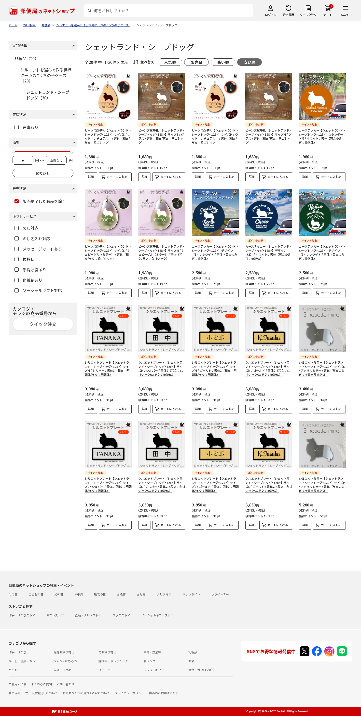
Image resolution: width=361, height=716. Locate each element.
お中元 (78, 594)
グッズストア (121, 615)
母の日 (13, 594)
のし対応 (30, 228)
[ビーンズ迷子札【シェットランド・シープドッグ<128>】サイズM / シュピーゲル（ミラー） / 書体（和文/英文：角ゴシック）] (161, 212)
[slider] (13, 151)
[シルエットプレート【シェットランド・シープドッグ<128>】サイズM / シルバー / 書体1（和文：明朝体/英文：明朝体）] (108, 328)
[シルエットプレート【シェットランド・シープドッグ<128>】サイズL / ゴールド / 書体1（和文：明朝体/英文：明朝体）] (215, 444)
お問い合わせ (65, 684)
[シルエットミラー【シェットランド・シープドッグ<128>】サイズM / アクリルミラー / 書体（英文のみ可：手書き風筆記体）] (322, 444)
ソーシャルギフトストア (157, 615)
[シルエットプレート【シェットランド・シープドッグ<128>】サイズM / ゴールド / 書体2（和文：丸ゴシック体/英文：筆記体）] (268, 328)
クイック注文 (308, 15)
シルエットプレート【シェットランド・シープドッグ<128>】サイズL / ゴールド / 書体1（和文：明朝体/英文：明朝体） (215, 484)
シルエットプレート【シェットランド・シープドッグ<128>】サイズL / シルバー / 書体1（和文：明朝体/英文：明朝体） (108, 484)
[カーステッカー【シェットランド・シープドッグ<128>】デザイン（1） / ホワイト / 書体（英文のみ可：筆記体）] (215, 212)
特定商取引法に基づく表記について (86, 693)
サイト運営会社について (41, 693)
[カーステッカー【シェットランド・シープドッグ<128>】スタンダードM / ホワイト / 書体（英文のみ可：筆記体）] (322, 96)
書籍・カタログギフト (203, 670)
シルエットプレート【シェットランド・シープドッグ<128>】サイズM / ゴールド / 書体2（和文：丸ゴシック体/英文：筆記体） (267, 368)
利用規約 (14, 693)
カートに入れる (117, 176)
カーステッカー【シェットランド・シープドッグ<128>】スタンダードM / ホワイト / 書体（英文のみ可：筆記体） (322, 136)
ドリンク (149, 661)
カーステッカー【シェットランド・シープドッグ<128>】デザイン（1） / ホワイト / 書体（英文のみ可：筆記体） (215, 252)
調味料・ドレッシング (113, 661)
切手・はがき (17, 652)
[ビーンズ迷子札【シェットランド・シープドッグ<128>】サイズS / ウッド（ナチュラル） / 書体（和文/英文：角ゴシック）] (108, 96)
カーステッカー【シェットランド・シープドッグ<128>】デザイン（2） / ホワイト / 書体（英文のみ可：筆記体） (268, 252)
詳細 (91, 176)
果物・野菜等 (152, 652)
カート (328, 15)
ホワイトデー (220, 594)
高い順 (223, 62)
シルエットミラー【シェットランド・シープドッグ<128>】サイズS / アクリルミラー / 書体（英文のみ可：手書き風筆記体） (322, 368)
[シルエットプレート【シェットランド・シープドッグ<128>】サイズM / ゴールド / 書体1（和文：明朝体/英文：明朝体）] (215, 328)
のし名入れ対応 (36, 238)
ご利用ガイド (17, 684)
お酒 (191, 661)
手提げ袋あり (34, 270)
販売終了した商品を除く (44, 201)
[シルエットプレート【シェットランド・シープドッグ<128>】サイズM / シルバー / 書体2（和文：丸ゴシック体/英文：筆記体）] (161, 328)
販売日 (196, 62)
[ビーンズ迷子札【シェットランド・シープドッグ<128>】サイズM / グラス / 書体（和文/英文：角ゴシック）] (268, 96)
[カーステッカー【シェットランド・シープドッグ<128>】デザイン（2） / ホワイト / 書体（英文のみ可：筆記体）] (268, 212)
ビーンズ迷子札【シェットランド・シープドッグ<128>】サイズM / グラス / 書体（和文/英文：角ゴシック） (268, 136)
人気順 (170, 62)
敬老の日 (100, 594)
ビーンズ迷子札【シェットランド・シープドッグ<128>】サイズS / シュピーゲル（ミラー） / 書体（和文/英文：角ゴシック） (108, 252)
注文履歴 (288, 15)
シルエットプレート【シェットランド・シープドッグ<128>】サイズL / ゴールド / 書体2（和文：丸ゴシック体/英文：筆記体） (268, 484)
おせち (141, 594)
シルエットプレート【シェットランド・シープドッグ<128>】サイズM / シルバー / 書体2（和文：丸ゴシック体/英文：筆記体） (160, 368)
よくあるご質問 (41, 684)
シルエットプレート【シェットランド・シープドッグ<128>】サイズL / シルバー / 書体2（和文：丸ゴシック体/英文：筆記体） (161, 484)
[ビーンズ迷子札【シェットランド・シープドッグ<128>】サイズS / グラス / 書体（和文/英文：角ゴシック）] (161, 96)
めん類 (13, 670)
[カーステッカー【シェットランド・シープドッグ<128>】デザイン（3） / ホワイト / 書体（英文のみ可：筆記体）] (322, 212)
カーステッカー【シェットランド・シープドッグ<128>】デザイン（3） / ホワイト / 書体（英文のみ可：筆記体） (322, 252)
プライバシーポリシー (129, 693)
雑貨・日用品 (62, 670)
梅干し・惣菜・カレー (23, 661)
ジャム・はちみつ (65, 661)
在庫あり (30, 127)
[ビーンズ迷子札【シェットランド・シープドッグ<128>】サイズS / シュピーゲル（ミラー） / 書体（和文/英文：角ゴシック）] (108, 212)
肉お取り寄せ (107, 652)
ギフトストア (55, 615)
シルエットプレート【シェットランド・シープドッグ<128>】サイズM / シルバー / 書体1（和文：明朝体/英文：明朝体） (107, 368)
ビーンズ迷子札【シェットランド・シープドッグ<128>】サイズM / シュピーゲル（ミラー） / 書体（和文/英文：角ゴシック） (161, 252)
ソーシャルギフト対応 (42, 290)
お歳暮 (121, 594)
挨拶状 (28, 259)
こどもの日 (35, 594)
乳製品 (192, 652)
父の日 (58, 594)
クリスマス (164, 594)
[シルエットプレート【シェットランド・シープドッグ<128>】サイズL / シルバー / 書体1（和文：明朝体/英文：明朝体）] (108, 444)
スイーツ (104, 670)
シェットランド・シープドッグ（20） (47, 94)
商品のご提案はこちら (164, 693)
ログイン (270, 15)
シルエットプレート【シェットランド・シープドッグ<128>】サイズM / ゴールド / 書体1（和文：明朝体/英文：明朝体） (214, 368)
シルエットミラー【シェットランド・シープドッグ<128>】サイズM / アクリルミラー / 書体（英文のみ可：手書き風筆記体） (322, 484)
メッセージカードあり (42, 249)
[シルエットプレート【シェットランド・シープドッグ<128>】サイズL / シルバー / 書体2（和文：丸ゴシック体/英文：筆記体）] (161, 444)
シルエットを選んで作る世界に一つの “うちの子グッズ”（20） (45, 75)
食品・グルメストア (88, 615)
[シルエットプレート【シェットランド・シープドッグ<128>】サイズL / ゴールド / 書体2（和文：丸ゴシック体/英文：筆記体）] (268, 444)
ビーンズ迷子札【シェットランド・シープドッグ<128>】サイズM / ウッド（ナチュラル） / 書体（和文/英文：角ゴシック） (215, 136)
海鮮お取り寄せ (64, 652)
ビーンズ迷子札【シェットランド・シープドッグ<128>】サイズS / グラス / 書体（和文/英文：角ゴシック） (161, 136)
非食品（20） (26, 58)
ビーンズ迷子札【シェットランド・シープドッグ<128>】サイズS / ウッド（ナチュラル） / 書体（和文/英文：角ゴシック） (108, 136)
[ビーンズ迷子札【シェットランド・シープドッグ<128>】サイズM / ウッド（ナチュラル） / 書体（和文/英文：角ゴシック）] (215, 96)
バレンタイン (191, 594)
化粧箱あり (32, 280)
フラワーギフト (153, 670)
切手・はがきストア (22, 615)
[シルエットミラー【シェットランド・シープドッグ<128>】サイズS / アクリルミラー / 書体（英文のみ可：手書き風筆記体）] (322, 328)
